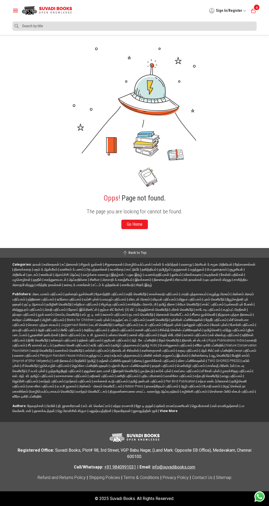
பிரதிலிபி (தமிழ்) (85, 361)
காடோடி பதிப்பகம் (208, 310)
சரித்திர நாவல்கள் (49, 285)
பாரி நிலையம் (63, 361)
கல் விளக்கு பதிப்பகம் (224, 335)
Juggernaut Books (75, 325)
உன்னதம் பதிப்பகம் (63, 340)
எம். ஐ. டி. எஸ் (91, 315)
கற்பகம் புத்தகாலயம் (126, 355)
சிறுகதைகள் (114, 264)
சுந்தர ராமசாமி (123, 406)
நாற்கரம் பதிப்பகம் (79, 381)
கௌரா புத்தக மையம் (43, 325)
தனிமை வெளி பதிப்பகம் (71, 345)
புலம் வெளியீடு (214, 299)
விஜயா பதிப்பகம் (190, 299)
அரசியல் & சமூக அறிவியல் (213, 264)
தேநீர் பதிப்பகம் (216, 320)
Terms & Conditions (141, 477)
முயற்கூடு (147, 371)
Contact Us (202, 477)
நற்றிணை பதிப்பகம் (41, 299)
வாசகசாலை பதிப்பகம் (72, 376)
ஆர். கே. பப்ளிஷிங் (144, 340)
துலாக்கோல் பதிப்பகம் (160, 361)
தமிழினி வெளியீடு (59, 304)
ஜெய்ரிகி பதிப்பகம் (25, 381)
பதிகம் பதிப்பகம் (121, 330)
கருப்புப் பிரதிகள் (235, 310)
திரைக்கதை (23, 269)
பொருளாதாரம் (217, 269)
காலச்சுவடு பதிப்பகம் (164, 294)
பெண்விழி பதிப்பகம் (191, 366)
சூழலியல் (236, 269)
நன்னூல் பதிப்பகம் (197, 325)
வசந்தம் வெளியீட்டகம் (92, 391)
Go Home (134, 224)
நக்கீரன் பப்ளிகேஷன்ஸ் (187, 320)
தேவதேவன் (123, 411)
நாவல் (37, 264)
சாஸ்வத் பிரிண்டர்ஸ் (221, 366)
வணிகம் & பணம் (72, 269)
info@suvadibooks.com (173, 467)
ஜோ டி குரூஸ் (145, 406)
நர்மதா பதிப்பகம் (24, 315)
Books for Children (81, 320)
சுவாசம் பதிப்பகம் (114, 315)
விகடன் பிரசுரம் (140, 299)
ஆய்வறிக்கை (78, 280)
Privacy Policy (176, 477)
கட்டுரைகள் (70, 264)
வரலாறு (187, 264)
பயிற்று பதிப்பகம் (234, 330)
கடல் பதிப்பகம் (151, 325)
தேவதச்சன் (36, 406)
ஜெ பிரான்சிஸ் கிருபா (72, 411)
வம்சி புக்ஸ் (92, 299)
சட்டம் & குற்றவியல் (106, 285)
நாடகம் (33, 275)
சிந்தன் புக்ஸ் (172, 325)
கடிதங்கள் (211, 275)
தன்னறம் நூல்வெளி (79, 294)
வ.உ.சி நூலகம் (67, 386)
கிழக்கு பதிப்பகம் (113, 304)
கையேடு (128, 285)
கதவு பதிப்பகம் (188, 350)
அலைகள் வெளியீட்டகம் (173, 315)
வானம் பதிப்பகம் (196, 335)
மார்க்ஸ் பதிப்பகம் (97, 350)
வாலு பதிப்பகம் (232, 376)
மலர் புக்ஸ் (103, 320)
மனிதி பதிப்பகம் (127, 376)
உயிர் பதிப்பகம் (100, 345)
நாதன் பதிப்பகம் (163, 366)
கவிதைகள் (51, 264)
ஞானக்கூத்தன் (45, 411)
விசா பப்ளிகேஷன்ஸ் (192, 361)
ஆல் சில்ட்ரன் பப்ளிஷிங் (217, 350)
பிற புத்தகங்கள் (97, 269)
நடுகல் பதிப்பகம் (90, 340)
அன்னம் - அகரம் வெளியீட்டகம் (101, 386)
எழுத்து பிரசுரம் (220, 294)
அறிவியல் (19, 275)
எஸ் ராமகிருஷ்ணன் (226, 406)
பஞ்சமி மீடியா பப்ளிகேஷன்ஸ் (130, 366)
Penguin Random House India (62, 355)
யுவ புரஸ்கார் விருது (218, 280)
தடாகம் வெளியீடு (141, 315)
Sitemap (223, 477)
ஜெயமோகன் (201, 406)
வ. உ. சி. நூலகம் (94, 335)
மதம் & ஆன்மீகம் (46, 269)
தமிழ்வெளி (212, 330)
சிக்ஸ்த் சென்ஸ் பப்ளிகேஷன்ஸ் (181, 330)
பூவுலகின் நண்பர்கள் (44, 335)
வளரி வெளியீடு (158, 320)
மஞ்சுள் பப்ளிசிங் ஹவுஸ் (115, 361)
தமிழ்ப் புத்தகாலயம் (126, 345)
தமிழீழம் (165, 269)
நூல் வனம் (46, 315)
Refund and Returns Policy (62, 477)
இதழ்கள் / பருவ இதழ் (127, 275)
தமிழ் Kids (150, 345)
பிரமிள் (51, 406)
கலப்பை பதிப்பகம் (187, 371)
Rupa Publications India (226, 340)
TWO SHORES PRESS (224, 361)
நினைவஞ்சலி (163, 280)
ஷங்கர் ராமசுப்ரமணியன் (173, 406)
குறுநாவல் (180, 269)
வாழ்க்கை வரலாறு (96, 275)
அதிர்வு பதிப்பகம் (96, 330)
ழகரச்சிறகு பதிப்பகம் (237, 371)
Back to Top (137, 253)
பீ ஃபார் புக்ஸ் (37, 371)
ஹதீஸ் (38, 280)
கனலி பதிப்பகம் (146, 330)
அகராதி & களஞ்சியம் (117, 280)
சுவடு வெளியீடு (42, 350)
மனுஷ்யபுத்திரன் (100, 411)
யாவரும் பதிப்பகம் (114, 299)
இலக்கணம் (143, 280)
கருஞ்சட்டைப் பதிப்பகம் (129, 320)
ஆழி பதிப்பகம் (191, 386)
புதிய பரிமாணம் (152, 376)
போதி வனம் (212, 386)
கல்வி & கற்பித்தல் (166, 264)
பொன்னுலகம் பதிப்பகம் (176, 345)
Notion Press (134, 386)
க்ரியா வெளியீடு (188, 304)
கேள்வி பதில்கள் (232, 275)
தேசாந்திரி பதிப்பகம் (110, 294)
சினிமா (95, 280)
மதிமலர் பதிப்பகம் (102, 376)
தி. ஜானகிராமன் (69, 406)
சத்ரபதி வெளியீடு (207, 376)
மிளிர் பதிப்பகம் (71, 330)
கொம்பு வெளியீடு (67, 315)
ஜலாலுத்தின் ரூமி (145, 411)
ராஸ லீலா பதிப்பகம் (41, 386)
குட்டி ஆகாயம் (34, 304)
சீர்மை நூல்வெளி (204, 315)
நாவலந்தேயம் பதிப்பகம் (162, 386)
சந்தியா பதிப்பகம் (86, 304)
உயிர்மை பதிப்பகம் (69, 299)
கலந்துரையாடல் (55, 280)
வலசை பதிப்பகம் (26, 355)
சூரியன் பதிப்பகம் (117, 340)
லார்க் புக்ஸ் (164, 371)
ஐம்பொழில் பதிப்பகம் (55, 366)
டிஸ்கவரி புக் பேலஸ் (240, 304)
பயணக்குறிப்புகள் (157, 275)
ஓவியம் (177, 275)
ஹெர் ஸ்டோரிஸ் (171, 335)
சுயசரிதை (117, 269)
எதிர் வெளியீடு (136, 294)
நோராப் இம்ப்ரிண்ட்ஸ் (83, 310)
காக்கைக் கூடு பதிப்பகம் (111, 381)
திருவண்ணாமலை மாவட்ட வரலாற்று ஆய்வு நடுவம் (145, 391)
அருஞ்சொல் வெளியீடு (153, 310)
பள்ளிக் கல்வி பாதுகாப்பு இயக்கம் (165, 355)
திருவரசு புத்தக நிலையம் (235, 315)
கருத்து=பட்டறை (98, 355)
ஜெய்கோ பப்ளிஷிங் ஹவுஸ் (90, 366)
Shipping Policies (104, 477)
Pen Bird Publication (180, 381)
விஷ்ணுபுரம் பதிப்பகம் (27, 310)
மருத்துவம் (197, 269)
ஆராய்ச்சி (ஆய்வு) (68, 275)
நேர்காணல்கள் (245, 264)
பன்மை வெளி (117, 335)
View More (169, 411)
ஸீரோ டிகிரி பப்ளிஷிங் (210, 345)
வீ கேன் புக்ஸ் (211, 371)
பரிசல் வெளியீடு (182, 310)
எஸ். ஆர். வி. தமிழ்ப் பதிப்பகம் (33, 376)
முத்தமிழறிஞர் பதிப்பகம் (65, 371)
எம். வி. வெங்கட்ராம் (97, 406)
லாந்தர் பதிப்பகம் (52, 381)
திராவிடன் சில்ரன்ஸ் (125, 350)
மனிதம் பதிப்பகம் (126, 325)
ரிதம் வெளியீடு (169, 340)
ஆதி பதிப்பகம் (48, 330)
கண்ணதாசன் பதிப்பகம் (159, 350)
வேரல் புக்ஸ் (220, 325)
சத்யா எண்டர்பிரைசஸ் (214, 381)
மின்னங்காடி (200, 355)
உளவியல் (46, 275)
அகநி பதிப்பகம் (55, 310)
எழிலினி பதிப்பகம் (195, 391)
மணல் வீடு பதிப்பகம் (143, 335)
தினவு (138, 361)
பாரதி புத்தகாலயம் (194, 294)
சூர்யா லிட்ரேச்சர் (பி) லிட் (118, 310)
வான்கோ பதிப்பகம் (179, 376)
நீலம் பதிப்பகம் (71, 335)
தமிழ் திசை (167, 304)
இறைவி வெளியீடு (125, 371)
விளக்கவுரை (193, 275)
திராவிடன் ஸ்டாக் (194, 340)
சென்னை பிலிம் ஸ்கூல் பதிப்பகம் (232, 391)
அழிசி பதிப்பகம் (53, 320)
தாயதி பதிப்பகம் (24, 330)
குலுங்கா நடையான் (97, 371)
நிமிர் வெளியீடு (38, 340)
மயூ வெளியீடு (220, 355)
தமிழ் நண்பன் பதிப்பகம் (147, 381)
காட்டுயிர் (133, 269)
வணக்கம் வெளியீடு (69, 350)
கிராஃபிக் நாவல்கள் (189, 280)
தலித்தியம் (149, 269)
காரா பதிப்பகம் (245, 350)
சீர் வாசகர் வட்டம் (40, 345)
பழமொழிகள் (21, 280)
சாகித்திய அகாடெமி (142, 304)
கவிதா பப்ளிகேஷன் (26, 320)
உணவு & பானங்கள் (77, 285)
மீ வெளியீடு (30, 366)
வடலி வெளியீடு (101, 325)
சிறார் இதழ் (144, 285)
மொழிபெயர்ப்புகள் (138, 264)
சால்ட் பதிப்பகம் (213, 304)
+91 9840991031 (120, 467)
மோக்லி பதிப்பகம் (242, 325)
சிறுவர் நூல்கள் (91, 264)
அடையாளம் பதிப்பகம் (48, 294)
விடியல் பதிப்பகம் (164, 299)
